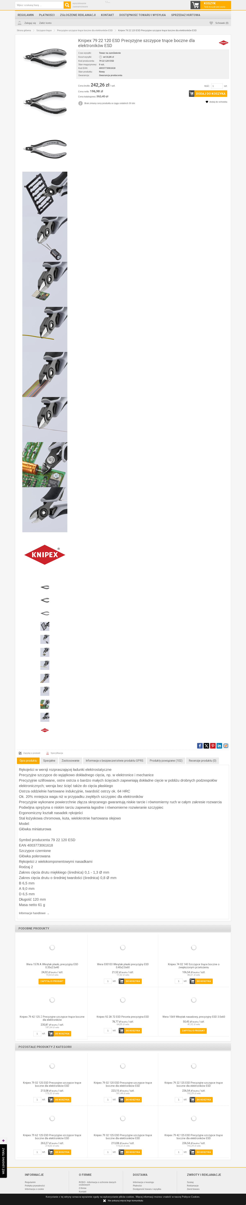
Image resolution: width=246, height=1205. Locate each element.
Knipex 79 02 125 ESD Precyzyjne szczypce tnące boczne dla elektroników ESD (52, 1084)
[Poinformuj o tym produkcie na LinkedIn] (219, 746)
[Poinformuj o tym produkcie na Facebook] (200, 746)
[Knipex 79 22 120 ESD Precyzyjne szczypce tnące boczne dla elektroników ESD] (44, 58)
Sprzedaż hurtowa (185, 15)
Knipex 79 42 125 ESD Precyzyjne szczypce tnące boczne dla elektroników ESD (194, 1137)
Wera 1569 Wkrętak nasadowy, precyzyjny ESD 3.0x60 (193, 1016)
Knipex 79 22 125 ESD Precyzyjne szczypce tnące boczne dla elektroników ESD (194, 1084)
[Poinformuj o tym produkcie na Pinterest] (213, 746)
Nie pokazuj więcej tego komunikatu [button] (125, 1200)
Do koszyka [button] (133, 981)
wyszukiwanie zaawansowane (80, 5)
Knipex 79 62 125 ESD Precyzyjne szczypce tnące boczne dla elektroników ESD (52, 1137)
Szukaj (190, 1182)
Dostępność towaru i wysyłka (142, 15)
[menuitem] (25, 15)
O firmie (82, 1188)
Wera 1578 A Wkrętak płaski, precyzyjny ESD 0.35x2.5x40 (52, 966)
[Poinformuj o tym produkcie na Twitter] (206, 746)
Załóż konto (45, 23)
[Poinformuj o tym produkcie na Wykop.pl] (226, 746)
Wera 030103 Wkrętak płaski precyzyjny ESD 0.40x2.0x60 (123, 966)
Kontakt (107, 15)
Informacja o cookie (34, 1189)
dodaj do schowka (218, 102)
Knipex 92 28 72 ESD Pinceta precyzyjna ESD (123, 1016)
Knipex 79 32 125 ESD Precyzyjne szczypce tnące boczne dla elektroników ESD (123, 1137)
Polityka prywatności (35, 1185)
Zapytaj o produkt (31, 753)
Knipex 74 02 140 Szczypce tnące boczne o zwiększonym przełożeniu (194, 966)
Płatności (47, 15)
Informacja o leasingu (143, 1182)
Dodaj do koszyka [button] (210, 93)
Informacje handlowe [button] (32, 913)
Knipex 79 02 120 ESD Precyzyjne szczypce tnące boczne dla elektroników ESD (123, 1084)
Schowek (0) (221, 23)
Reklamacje (193, 1185)
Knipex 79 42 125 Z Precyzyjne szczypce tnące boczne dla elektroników (52, 1018)
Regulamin (26, 15)
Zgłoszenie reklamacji (78, 15)
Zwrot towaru (193, 1189)
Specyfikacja (57, 753)
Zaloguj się (30, 23)
